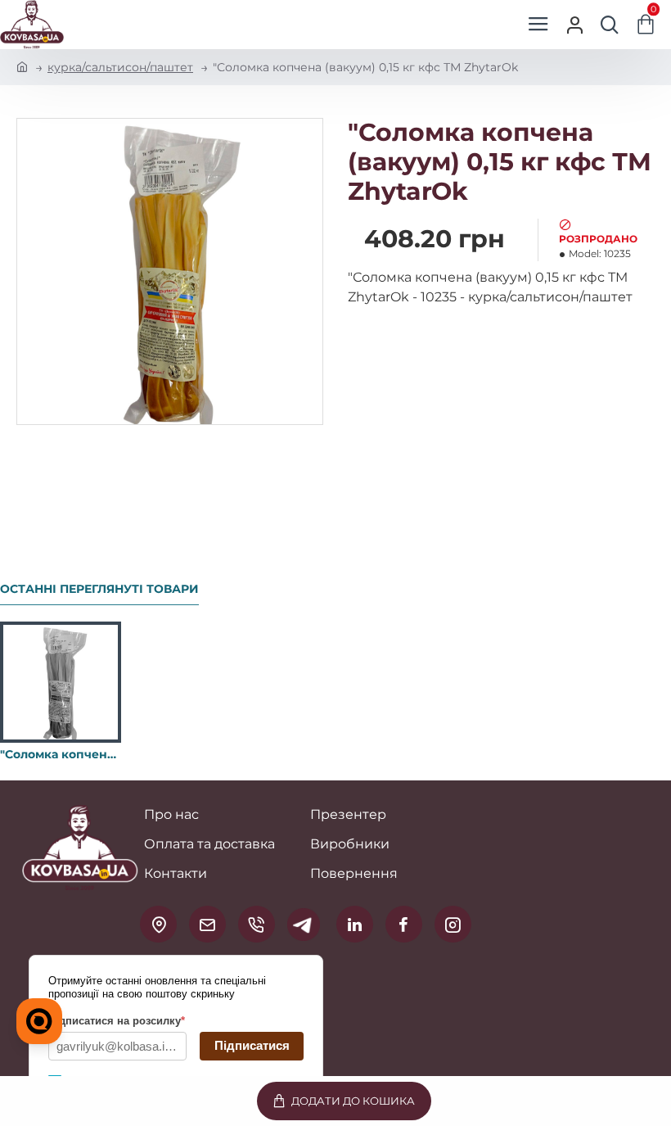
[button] (344, 1101)
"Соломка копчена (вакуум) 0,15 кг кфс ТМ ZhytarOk (60, 754)
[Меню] (538, 24)
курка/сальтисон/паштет (120, 67)
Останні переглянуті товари (99, 589)
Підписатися (252, 1045)
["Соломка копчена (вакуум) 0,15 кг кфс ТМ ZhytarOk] (60, 682)
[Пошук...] (609, 24)
